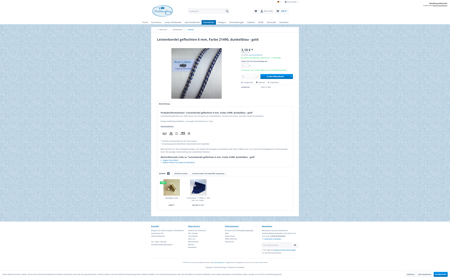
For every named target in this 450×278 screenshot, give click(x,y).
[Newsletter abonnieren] (295, 245)
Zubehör (164, 173)
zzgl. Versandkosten (255, 55)
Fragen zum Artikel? (170, 160)
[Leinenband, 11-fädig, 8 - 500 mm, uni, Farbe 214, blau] (198, 187)
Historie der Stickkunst (197, 230)
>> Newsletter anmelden (271, 239)
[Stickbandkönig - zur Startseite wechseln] (162, 11)
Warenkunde (193, 242)
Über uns (191, 239)
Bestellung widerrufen (438, 3)
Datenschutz (230, 236)
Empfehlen (274, 82)
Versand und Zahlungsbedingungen (239, 230)
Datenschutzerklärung (440, 5)
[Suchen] (227, 11)
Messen (191, 244)
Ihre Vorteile (193, 233)
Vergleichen (248, 82)
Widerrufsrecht (231, 239)
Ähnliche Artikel (181, 173)
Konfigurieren (440, 274)
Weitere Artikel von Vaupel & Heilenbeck (178, 162)
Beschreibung (164, 104)
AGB (226, 233)
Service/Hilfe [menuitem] (291, 2)
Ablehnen (411, 274)
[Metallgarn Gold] (171, 187)
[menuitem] (209, 11)
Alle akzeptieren (424, 274)
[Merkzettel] (255, 11)
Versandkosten (219, 262)
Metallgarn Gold (171, 198)
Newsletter (192, 247)
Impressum (229, 242)
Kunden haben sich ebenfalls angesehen (208, 173)
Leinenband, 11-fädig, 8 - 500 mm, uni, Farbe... (198, 199)
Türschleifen (193, 236)
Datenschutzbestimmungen (285, 250)
